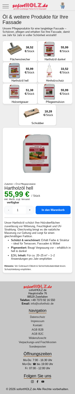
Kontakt (37, 325)
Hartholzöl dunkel (57, 53)
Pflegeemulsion (58, 95)
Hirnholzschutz (57, 74)
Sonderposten (37, 346)
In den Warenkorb (53, 209)
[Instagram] (32, 382)
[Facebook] (37, 382)
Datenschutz (37, 316)
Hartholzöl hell (22, 74)
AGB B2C (38, 333)
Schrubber (42, 117)
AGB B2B (38, 329)
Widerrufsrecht (37, 338)
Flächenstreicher (22, 53)
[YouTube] (42, 382)
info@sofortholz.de (42, 303)
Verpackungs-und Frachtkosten (37, 342)
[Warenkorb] (64, 6)
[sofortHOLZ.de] (30, 6)
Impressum (37, 321)
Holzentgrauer (23, 95)
